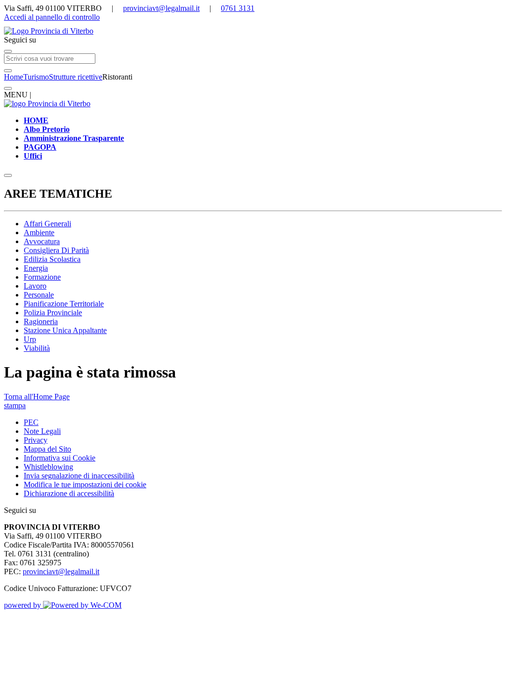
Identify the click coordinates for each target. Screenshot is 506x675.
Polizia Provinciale (53, 312)
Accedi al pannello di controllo (52, 17)
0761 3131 (237, 8)
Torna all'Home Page (37, 396)
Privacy (35, 440)
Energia (36, 268)
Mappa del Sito (47, 449)
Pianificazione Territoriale (64, 303)
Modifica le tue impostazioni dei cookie (85, 484)
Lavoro (35, 286)
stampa (15, 405)
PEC (31, 422)
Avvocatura (42, 241)
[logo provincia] (253, 31)
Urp (30, 339)
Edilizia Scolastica (52, 259)
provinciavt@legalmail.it (161, 8)
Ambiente (39, 232)
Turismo (36, 77)
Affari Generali (47, 223)
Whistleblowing (48, 467)
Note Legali (42, 431)
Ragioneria (41, 321)
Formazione (42, 277)
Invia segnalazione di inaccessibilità (79, 475)
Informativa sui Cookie (59, 458)
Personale (39, 295)
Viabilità (37, 348)
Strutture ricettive (75, 77)
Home (13, 77)
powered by (23, 605)
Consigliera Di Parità (56, 250)
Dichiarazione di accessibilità (69, 493)
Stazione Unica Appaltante (65, 330)
